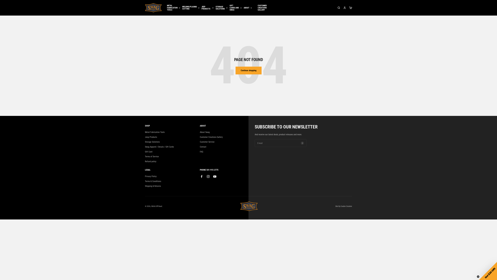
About (246, 8)
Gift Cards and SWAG (234, 8)
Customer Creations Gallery (262, 8)
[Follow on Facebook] (201, 176)
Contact (203, 147)
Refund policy (150, 161)
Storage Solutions (220, 8)
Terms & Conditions (153, 181)
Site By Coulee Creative (343, 206)
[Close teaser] (478, 276)
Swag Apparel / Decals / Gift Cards (159, 147)
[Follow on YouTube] (215, 176)
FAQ (201, 151)
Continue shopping (248, 70)
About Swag (205, 132)
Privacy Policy (151, 176)
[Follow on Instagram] (208, 176)
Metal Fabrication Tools (172, 8)
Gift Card (148, 151)
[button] (488, 271)
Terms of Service (152, 156)
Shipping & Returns (153, 186)
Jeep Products (206, 8)
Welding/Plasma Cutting (189, 8)
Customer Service (207, 142)
